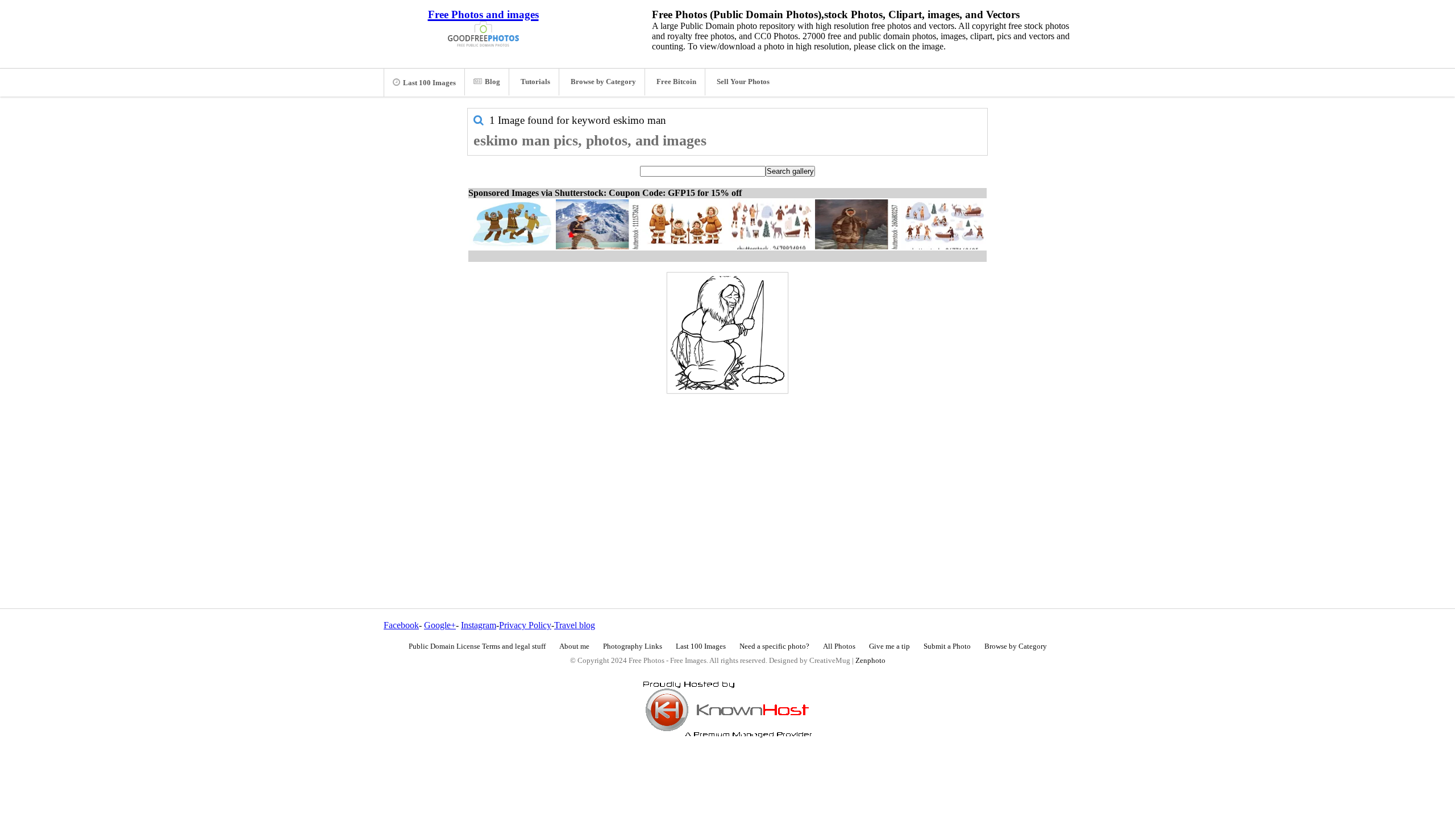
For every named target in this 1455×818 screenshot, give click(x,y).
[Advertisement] (727, 476)
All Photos (839, 646)
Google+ (440, 625)
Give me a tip (889, 646)
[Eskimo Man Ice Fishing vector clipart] (727, 333)
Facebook (401, 625)
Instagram (478, 625)
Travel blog (574, 625)
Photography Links (632, 646)
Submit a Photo (947, 646)
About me (574, 646)
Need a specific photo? (774, 646)
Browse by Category (603, 82)
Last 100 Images (429, 83)
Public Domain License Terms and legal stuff (477, 646)
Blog (492, 82)
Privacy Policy (525, 625)
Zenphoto (870, 661)
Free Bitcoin (676, 82)
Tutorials (535, 82)
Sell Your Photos (743, 82)
